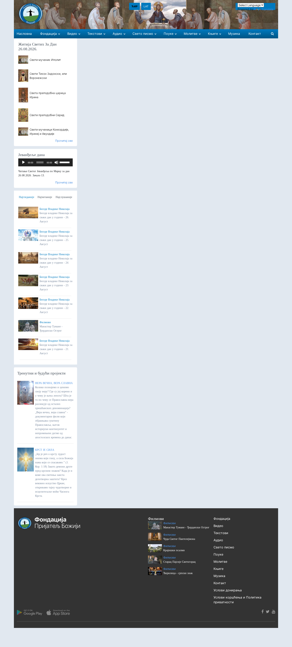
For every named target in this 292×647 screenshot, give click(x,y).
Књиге (218, 569)
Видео (218, 526)
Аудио (218, 540)
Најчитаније (45, 197)
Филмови (45, 322)
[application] (45, 162)
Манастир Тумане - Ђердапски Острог (186, 527)
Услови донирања (228, 590)
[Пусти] (23, 162)
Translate (267, 9)
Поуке (218, 554)
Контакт (220, 583)
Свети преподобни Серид (47, 115)
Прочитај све (64, 140)
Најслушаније (64, 197)
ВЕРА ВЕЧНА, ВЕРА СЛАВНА (54, 383)
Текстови (221, 533)
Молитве (220, 562)
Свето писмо (224, 547)
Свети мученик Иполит (45, 59)
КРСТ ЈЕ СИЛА (44, 449)
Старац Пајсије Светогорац (179, 561)
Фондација (222, 519)
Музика (219, 576)
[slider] (65, 162)
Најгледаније (26, 197)
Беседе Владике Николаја (55, 209)
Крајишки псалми (174, 550)
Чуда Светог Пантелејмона (179, 538)
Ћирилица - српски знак (178, 573)
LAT (146, 6)
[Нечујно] (56, 162)
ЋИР (134, 6)
